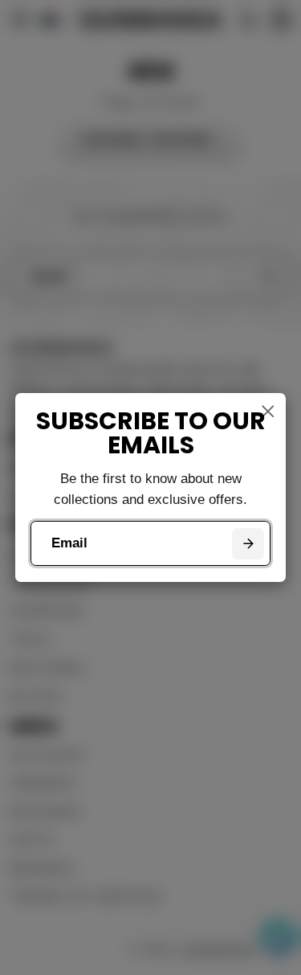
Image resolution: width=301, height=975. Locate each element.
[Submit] (247, 543)
